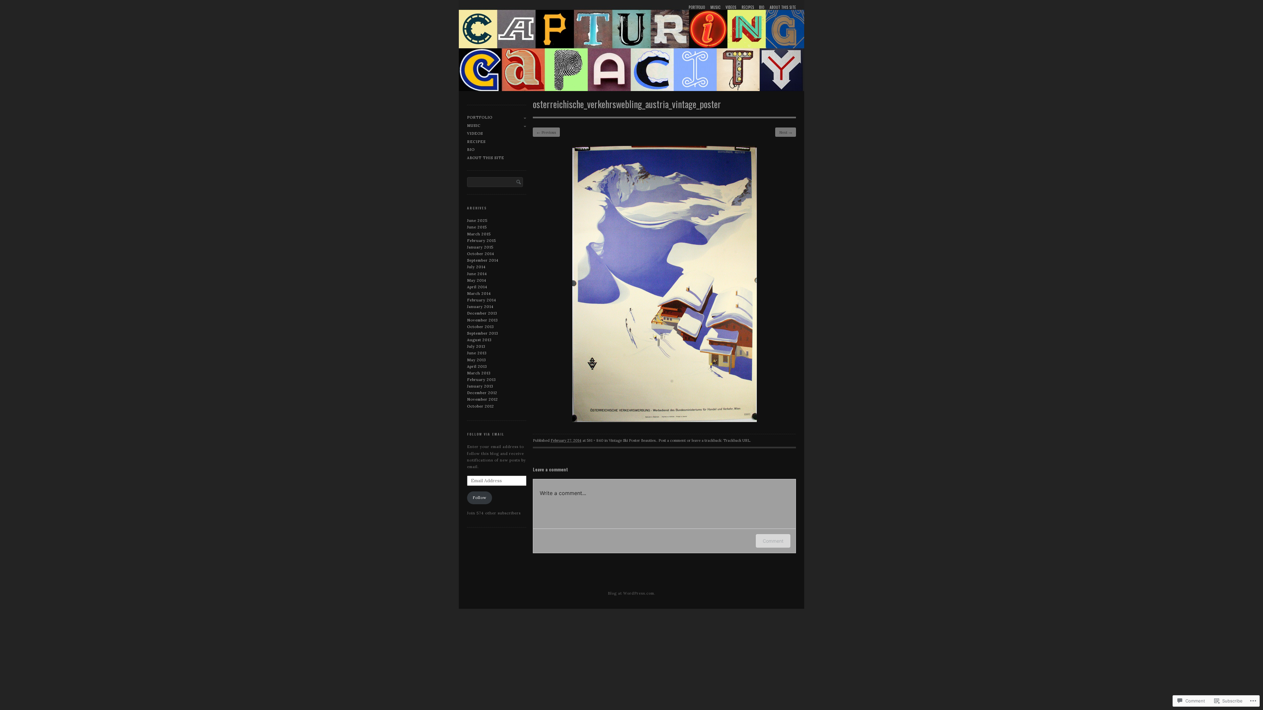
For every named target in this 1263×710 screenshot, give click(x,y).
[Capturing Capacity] (631, 47)
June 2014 (477, 274)
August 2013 (479, 340)
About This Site (783, 7)
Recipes (748, 7)
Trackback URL (736, 440)
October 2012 (480, 406)
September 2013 (482, 333)
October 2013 (480, 326)
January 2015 (480, 247)
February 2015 (481, 240)
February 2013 (481, 379)
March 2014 (479, 293)
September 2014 (483, 260)
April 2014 (477, 287)
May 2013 (476, 360)
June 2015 (477, 227)
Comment (773, 541)
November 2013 (482, 320)
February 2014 (481, 300)
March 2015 (479, 234)
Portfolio (697, 7)
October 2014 (480, 253)
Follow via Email (485, 434)
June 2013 (477, 353)
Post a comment (672, 440)
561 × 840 (595, 440)
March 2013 (479, 373)
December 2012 (482, 392)
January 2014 (480, 306)
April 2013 (477, 366)
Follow (479, 497)
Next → (785, 132)
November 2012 (482, 399)
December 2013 (482, 313)
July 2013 (476, 346)
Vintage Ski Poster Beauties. (632, 440)
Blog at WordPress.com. (632, 593)
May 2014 (476, 280)
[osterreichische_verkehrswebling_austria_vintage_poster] (664, 420)
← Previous (546, 132)
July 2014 (476, 267)
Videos (731, 7)
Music (715, 7)
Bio (761, 7)
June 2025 (477, 220)
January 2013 (480, 386)
